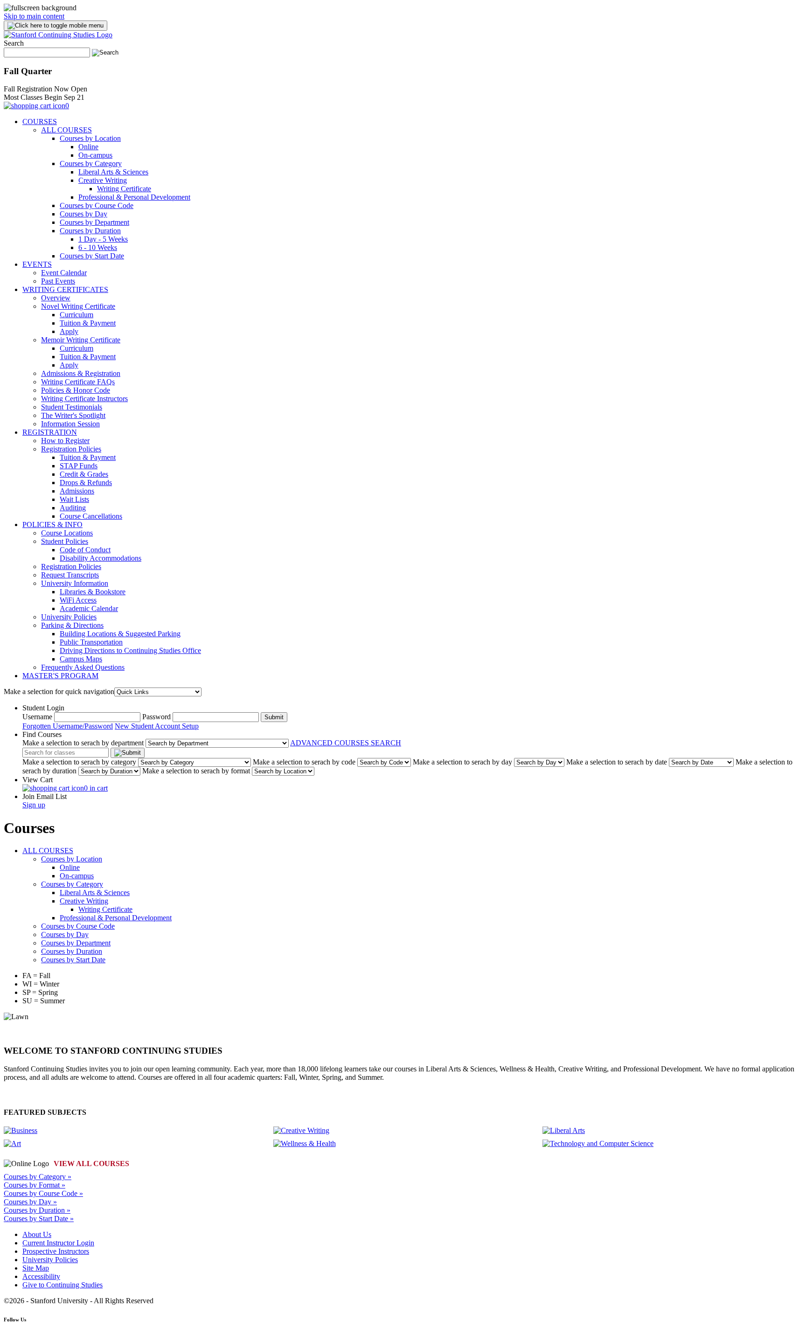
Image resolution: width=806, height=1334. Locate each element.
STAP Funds (78, 466)
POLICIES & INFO (52, 524)
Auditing (73, 508)
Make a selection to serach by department (83, 743)
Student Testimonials (71, 407)
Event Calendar (64, 273)
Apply (69, 331)
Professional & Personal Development (134, 197)
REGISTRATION (49, 432)
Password (156, 717)
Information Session (70, 424)
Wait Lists (74, 499)
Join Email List (44, 796)
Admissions (77, 491)
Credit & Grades (84, 474)
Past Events (58, 281)
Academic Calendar (89, 608)
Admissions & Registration (80, 373)
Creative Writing (102, 180)
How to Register (65, 441)
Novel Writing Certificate (78, 306)
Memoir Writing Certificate (80, 340)
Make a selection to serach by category (79, 762)
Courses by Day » (30, 1202)
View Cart (37, 780)
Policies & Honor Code (75, 390)
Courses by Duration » (37, 1210)
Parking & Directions (72, 625)
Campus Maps (81, 659)
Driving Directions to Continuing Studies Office (130, 650)
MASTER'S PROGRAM (60, 676)
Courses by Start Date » (39, 1219)
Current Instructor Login (58, 1243)
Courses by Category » (37, 1177)
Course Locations (67, 533)
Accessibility (41, 1276)
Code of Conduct (85, 550)
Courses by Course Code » (43, 1193)
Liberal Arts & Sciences (113, 172)
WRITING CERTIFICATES (65, 289)
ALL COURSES (66, 130)
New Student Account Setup (157, 726)
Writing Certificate (124, 189)
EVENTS (37, 264)
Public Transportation (91, 642)
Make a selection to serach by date (616, 762)
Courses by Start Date (92, 256)
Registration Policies (71, 449)
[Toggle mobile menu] (55, 26)
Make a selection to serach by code (304, 762)
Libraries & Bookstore (92, 592)
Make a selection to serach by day (462, 762)
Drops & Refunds (86, 482)
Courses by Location (90, 138)
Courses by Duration (90, 231)
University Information (74, 583)
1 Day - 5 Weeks (103, 239)
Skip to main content (34, 16)
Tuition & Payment (88, 323)
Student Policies (64, 541)
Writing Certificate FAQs (78, 382)
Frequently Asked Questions (83, 667)
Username (37, 717)
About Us (36, 1234)
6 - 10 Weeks (97, 247)
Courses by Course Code (96, 205)
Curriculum (76, 315)
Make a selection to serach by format (196, 771)
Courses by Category (91, 163)
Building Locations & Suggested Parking (120, 634)
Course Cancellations (91, 516)
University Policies (69, 617)
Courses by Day (83, 214)
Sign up (33, 805)
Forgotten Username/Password (67, 726)
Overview (55, 298)
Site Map (35, 1268)
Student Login (43, 708)
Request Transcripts (70, 575)
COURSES (39, 121)
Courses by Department (94, 222)
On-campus (95, 155)
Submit (274, 717)
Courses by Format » (34, 1185)
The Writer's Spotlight (73, 415)
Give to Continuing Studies (62, 1285)
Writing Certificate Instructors (84, 399)
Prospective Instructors (55, 1251)
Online (88, 147)
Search (14, 43)
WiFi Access (78, 600)
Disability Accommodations (100, 558)
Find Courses (42, 734)
